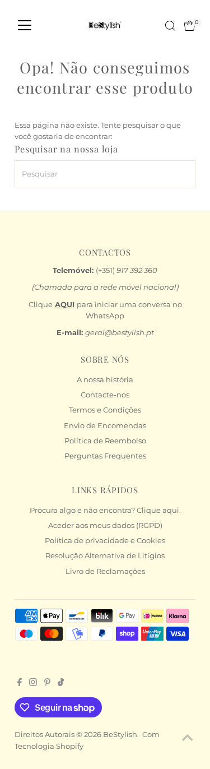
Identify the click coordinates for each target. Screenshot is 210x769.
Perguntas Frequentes (105, 456)
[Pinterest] (47, 683)
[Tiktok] (61, 683)
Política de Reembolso (105, 441)
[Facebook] (20, 683)
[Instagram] (33, 683)
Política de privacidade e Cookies (105, 540)
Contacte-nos (105, 395)
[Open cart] (189, 26)
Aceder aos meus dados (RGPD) (105, 525)
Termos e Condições (105, 410)
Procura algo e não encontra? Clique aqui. (105, 510)
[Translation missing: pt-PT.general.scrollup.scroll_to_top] (187, 738)
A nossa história (105, 380)
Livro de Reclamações (105, 571)
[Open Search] (170, 26)
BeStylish (120, 734)
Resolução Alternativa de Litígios (105, 556)
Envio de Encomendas (105, 425)
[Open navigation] (25, 26)
